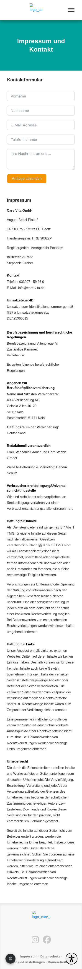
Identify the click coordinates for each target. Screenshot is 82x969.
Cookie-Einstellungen (28, 962)
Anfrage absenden (27, 178)
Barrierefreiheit (59, 962)
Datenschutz (50, 956)
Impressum (28, 956)
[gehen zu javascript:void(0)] (72, 10)
